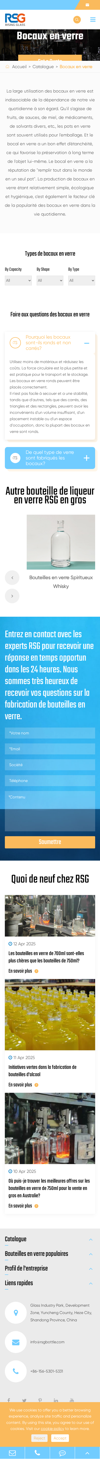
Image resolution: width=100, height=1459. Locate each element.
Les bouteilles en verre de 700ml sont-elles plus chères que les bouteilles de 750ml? (46, 957)
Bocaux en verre (76, 66)
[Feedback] (62, 1453)
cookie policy (52, 1428)
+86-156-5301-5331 (46, 1371)
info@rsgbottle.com (47, 1342)
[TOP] (87, 1453)
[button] (12, 577)
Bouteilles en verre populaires (36, 1254)
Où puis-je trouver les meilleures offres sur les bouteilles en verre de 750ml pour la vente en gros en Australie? (49, 1188)
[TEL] (37, 1453)
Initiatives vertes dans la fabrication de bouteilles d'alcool (42, 1071)
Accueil (19, 66)
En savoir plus (20, 971)
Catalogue (43, 66)
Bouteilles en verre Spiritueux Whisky (61, 582)
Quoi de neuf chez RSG (50, 879)
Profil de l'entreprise (26, 1268)
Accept (60, 1438)
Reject (39, 1438)
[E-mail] (12, 1453)
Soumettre (50, 842)
